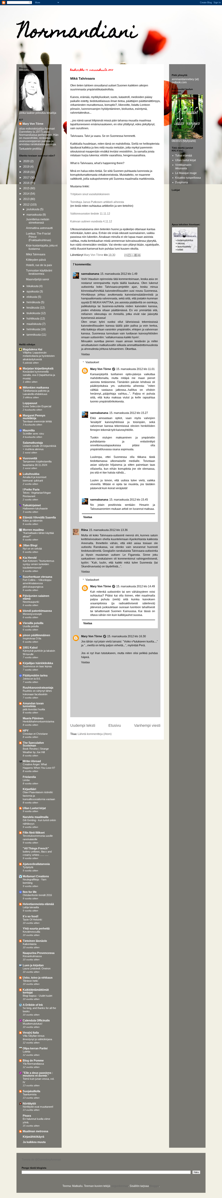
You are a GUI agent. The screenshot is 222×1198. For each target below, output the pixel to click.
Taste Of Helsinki (32, 919)
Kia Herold (30, 557)
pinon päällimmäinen (36, 635)
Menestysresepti (32, 613)
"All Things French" (36, 848)
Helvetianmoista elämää (38, 904)
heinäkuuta (34, 302)
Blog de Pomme (33, 1060)
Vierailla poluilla (33, 623)
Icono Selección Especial (37, 406)
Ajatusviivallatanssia (36, 864)
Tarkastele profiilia (30, 148)
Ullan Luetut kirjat (34, 808)
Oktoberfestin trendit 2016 (37, 895)
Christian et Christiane (35, 733)
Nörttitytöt (29, 1103)
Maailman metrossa (35, 1131)
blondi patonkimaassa (37, 610)
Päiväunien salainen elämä (36, 597)
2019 (26, 166)
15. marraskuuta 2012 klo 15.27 (128, 412)
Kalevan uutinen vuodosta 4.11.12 (91, 221)
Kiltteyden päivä (36, 259)
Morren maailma (33, 529)
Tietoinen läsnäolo (35, 940)
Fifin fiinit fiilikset (34, 832)
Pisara (27, 1115)
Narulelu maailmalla (35, 817)
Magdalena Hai (32, 349)
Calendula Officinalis (36, 1020)
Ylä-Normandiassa (33, 1063)
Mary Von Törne (100, 369)
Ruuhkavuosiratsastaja (38, 687)
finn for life (30, 891)
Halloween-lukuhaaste (35, 508)
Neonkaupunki (31, 601)
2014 (26, 193)
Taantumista (29, 1094)
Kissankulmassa (32, 956)
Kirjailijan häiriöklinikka (38, 663)
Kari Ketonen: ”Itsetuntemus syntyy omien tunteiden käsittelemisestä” (38, 564)
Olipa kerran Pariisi (35, 1048)
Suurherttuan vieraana (37, 576)
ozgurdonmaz (119, 1185)
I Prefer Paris (31, 489)
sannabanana (90, 273)
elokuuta (32, 296)
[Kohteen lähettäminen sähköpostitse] (126, 255)
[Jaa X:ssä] (132, 255)
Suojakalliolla (31, 1091)
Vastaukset (92, 362)
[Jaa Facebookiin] (136, 255)
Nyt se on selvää (32, 548)
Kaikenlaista (29, 944)
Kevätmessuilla (31, 931)
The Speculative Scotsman (33, 744)
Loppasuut (30, 403)
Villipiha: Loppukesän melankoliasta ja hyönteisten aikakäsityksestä (39, 356)
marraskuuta (34, 214)
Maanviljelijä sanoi (37, 279)
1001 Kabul (30, 647)
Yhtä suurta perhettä (36, 928)
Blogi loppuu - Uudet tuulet (37, 995)
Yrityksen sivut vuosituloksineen (90, 194)
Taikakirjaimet (32, 505)
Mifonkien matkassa (36, 387)
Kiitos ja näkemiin (32, 520)
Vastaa (85, 354)
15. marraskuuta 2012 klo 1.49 (118, 273)
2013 (26, 199)
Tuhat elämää (183, 155)
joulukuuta (33, 209)
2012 (26, 204)
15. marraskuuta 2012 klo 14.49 (135, 586)
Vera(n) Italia (31, 1032)
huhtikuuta (33, 318)
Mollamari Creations (36, 876)
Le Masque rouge (186, 173)
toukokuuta (34, 313)
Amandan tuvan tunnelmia (33, 705)
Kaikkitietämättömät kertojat (36, 991)
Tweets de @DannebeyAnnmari (41, 1159)
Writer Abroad (32, 761)
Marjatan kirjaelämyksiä (38, 368)
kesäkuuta (33, 307)
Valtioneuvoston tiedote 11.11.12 (90, 213)
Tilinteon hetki (30, 980)
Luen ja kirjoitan (33, 965)
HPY (26, 730)
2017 (26, 177)
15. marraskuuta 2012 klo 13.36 (108, 529)
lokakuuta (33, 286)
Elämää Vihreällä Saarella (39, 517)
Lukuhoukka (31, 473)
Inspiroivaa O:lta (32, 638)
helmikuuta (34, 329)
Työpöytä (28, 867)
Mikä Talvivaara (35, 254)
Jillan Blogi (30, 545)
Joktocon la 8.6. (32, 678)
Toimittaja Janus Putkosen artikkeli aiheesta (97, 202)
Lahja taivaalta (31, 907)
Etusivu (114, 725)
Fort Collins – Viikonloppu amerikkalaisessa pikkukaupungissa (37, 583)
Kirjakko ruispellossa (188, 177)
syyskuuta (33, 291)
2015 (26, 188)
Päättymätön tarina (35, 675)
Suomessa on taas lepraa (37, 666)
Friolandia (29, 776)
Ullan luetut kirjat (185, 160)
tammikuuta (34, 334)
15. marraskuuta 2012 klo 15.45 (128, 499)
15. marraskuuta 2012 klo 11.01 (135, 369)
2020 (26, 161)
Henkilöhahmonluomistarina (38, 721)
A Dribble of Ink (33, 1004)
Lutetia (26, 1051)
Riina (84, 529)
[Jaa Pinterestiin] (139, 255)
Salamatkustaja (33, 442)
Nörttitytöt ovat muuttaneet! (38, 1106)
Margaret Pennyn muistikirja (34, 417)
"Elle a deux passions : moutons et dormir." (38, 1074)
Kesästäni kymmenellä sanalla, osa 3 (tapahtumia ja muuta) (39, 375)
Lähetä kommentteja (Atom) (95, 733)
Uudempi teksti (82, 725)
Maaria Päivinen (33, 718)
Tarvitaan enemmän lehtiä (37, 421)
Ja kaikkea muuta (34, 1142)
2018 (26, 171)
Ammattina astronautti (39, 228)
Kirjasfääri (29, 789)
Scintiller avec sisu (33, 433)
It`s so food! (30, 916)
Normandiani (77, 33)
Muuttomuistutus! (32, 1023)
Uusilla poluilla (31, 626)
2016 (26, 182)
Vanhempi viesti (147, 725)
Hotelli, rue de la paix (39, 265)
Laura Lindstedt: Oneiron (36, 968)
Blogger (154, 1185)
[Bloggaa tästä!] (129, 255)
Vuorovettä (30, 458)
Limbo (26, 780)
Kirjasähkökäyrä (33, 1136)
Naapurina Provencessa (38, 953)
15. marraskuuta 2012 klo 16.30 (126, 636)
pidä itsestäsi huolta (34, 709)
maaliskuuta (34, 323)
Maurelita (29, 430)
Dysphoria (181, 182)
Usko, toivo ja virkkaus (38, 977)
